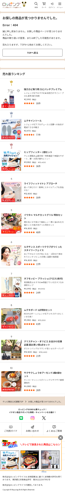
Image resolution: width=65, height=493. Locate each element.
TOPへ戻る (32, 52)
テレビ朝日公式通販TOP (13, 401)
